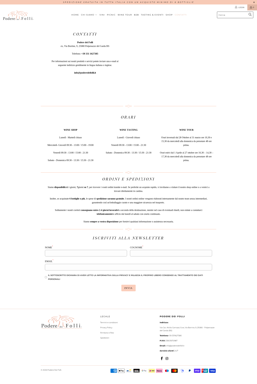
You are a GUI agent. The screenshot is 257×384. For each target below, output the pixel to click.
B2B (136, 15)
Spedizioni (104, 338)
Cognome (136, 247)
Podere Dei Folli (54, 370)
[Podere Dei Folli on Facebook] (162, 359)
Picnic (111, 15)
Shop (169, 15)
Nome (49, 247)
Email (49, 261)
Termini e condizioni (109, 322)
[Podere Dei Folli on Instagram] (167, 359)
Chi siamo (88, 15)
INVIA (128, 288)
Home (75, 15)
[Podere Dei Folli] (22, 15)
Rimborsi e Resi (107, 333)
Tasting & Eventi (152, 15)
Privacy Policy (106, 327)
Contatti (181, 15)
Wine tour (125, 15)
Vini (102, 15)
